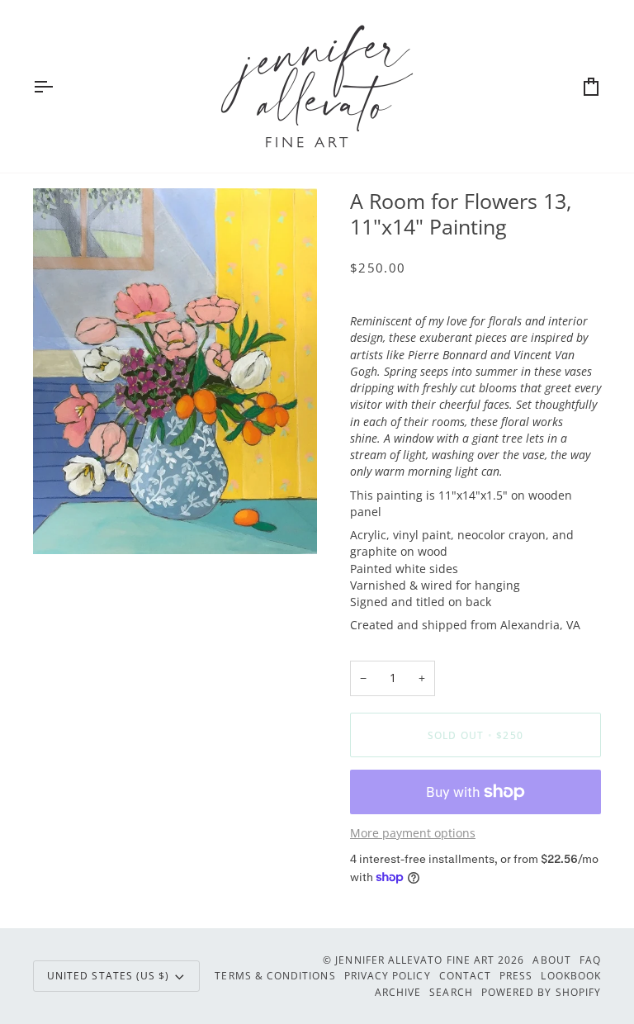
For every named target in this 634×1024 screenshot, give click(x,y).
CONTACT (465, 975)
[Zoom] (64, 523)
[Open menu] (58, 86)
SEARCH (450, 991)
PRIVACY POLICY (387, 975)
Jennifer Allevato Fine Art (414, 959)
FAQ (590, 959)
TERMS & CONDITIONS (275, 975)
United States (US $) (108, 975)
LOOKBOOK (571, 975)
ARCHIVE (398, 991)
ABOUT (551, 959)
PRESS (515, 975)
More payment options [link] (413, 833)
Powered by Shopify (541, 991)
